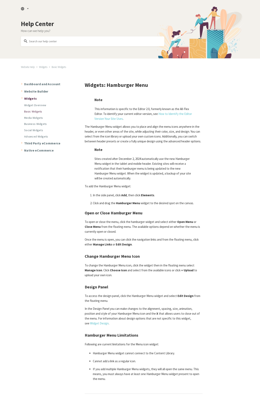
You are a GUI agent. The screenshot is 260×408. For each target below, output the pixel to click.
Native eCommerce (39, 150)
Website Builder (36, 91)
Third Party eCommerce (42, 143)
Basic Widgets (59, 67)
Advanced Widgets (36, 136)
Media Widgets (33, 118)
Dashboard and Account (42, 84)
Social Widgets (33, 130)
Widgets (43, 67)
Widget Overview (35, 105)
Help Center (37, 24)
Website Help (28, 67)
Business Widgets (35, 124)
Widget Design (99, 323)
